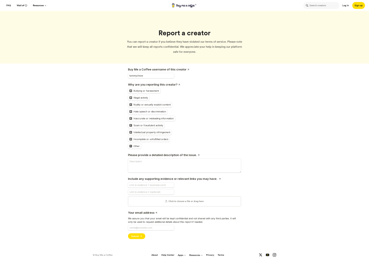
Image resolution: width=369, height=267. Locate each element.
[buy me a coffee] (184, 5)
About (154, 255)
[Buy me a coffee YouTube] (267, 255)
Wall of (20, 5)
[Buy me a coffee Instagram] (274, 255)
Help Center (167, 255)
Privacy (210, 255)
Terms (221, 255)
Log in (345, 5)
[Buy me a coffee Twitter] (260, 255)
